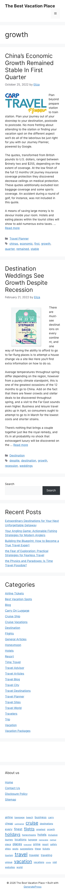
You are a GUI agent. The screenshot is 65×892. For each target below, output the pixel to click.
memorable (43, 840)
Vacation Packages (17, 731)
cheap (9, 823)
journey (9, 839)
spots (15, 848)
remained (22, 249)
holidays (12, 834)
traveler (34, 855)
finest (18, 829)
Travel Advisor (14, 668)
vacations (39, 862)
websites (10, 867)
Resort (9, 656)
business (40, 817)
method (53, 840)
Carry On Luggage (17, 610)
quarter (10, 249)
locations (20, 839)
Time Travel (13, 662)
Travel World (13, 708)
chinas (14, 243)
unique (8, 862)
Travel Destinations (18, 690)
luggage (32, 839)
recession (11, 465)
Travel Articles (14, 673)
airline (9, 817)
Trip (7, 719)
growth (45, 243)
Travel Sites (13, 702)
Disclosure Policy (16, 794)
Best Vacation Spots (18, 599)
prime (36, 844)
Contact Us (12, 788)
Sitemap (10, 799)
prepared (28, 845)
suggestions (26, 848)
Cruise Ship (12, 616)
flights (29, 829)
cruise (32, 822)
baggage (19, 817)
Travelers (11, 713)
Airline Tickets (14, 593)
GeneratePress (33, 886)
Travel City (12, 685)
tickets (46, 848)
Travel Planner (19, 238)
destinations (46, 823)
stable (35, 249)
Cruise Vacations (16, 622)
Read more (12, 228)
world (19, 867)
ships (8, 848)
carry (51, 817)
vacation (23, 861)
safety (53, 844)
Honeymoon (13, 645)
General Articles (15, 639)
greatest (40, 829)
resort (45, 844)
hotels (42, 834)
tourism (9, 855)
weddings (26, 465)
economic (26, 243)
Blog (8, 605)
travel (21, 854)
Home (9, 782)
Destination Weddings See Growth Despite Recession (26, 279)
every (8, 829)
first (37, 243)
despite (15, 460)
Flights (9, 633)
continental (19, 824)
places (17, 844)
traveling (46, 855)
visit (54, 862)
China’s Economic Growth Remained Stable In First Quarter (29, 66)
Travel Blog (12, 679)
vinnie (48, 862)
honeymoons (29, 834)
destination (28, 460)
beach (29, 817)
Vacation (11, 725)
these (38, 848)
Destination (17, 455)
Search (9, 484)
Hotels (9, 650)
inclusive (53, 834)
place (8, 844)
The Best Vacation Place (30, 5)
